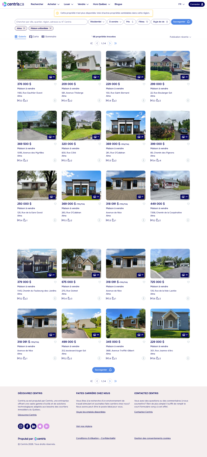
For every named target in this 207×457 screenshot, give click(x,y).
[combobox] (51, 22)
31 (98, 77)
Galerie (22, 36)
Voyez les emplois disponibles (90, 412)
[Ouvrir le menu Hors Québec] (109, 4)
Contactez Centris (146, 393)
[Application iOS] (40, 426)
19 (53, 77)
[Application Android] (46, 426)
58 (98, 335)
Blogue (118, 4)
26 (187, 77)
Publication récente (179, 37)
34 (53, 137)
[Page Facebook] (27, 426)
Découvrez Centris (30, 393)
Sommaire (50, 36)
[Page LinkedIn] (33, 426)
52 (187, 137)
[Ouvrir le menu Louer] (72, 4)
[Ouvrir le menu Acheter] (58, 4)
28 (142, 77)
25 (142, 335)
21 (187, 335)
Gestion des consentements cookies (152, 438)
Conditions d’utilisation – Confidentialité (95, 438)
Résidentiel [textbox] (95, 21)
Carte (36, 36)
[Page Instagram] (21, 426)
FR (179, 4)
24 (186, 197)
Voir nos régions (84, 426)
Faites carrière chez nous (93, 393)
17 (98, 137)
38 (187, 275)
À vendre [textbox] (113, 21)
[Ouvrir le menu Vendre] (87, 4)
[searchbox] (49, 22)
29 (98, 197)
